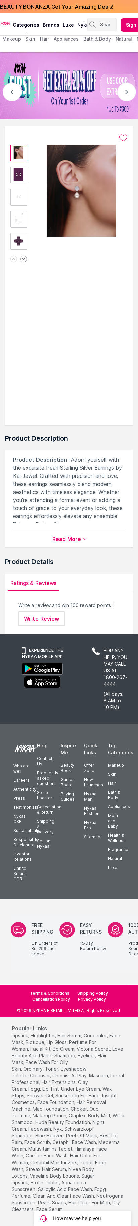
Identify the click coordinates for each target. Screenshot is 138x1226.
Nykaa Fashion (91, 811)
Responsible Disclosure (26, 842)
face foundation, (56, 1102)
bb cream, (64, 1049)
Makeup (116, 765)
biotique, (35, 1042)
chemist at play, (70, 1075)
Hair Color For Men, (89, 1202)
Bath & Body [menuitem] (97, 39)
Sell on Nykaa (43, 843)
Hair (112, 783)
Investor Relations (22, 856)
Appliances (119, 806)
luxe (68, 25)
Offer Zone (89, 768)
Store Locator (44, 795)
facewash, (40, 1129)
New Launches (93, 782)
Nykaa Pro (90, 825)
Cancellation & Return (49, 809)
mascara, (99, 1075)
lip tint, (51, 1089)
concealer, (96, 1035)
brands (51, 25)
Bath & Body (114, 795)
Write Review (41, 618)
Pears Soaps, (52, 1202)
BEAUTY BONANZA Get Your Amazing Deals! (56, 6)
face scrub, (37, 1142)
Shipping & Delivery (45, 826)
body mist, (99, 1115)
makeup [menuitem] (11, 39)
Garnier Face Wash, (47, 1156)
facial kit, (40, 1049)
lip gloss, (57, 1042)
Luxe (112, 867)
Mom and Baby (113, 821)
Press (19, 798)
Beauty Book (67, 768)
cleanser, (40, 1075)
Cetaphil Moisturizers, (54, 1162)
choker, (79, 1109)
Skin (112, 774)
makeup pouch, (50, 1115)
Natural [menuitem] (124, 39)
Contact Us (44, 761)
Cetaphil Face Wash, (74, 1142)
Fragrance (118, 849)
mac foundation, (51, 1109)
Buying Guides (68, 796)
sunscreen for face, (78, 1095)
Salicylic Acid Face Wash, (65, 1189)
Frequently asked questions (47, 778)
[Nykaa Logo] (5, 23)
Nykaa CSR (19, 819)
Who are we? (21, 768)
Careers (21, 780)
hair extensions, (59, 1082)
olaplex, (78, 1115)
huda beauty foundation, (63, 1122)
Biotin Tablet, (45, 1182)
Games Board (68, 782)
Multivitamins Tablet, (50, 1149)
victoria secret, (94, 1049)
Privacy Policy (92, 999)
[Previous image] (13, 259)
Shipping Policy (92, 993)
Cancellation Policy (51, 999)
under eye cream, (81, 1089)
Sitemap (92, 836)
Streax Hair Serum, (46, 1169)
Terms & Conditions (49, 993)
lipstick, (20, 1035)
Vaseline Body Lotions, (55, 1176)
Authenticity (25, 789)
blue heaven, (50, 1135)
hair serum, (69, 1035)
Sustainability (26, 830)
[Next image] (23, 259)
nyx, (58, 1129)
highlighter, (43, 1035)
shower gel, (40, 1095)
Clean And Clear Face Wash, (64, 1196)
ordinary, (33, 1069)
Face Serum (49, 1209)
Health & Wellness (117, 838)
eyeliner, (87, 1055)
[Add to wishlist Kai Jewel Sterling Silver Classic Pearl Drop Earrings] (123, 138)
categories (26, 25)
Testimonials (25, 807)
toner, (52, 1069)
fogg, (34, 1089)
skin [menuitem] (30, 39)
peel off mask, (82, 1135)
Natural (115, 858)
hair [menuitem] (44, 39)
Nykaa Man (90, 796)
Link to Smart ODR (19, 873)
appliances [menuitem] (66, 39)
